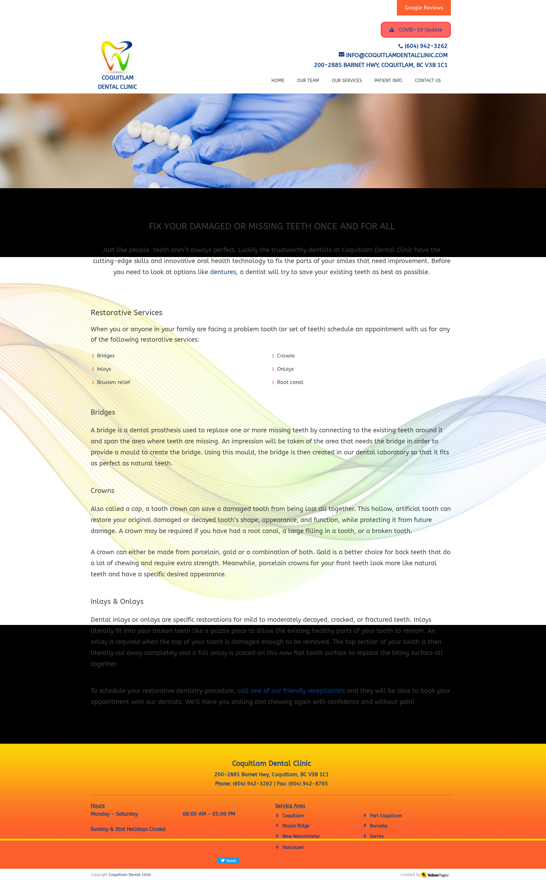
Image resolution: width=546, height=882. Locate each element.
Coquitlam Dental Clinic (130, 875)
